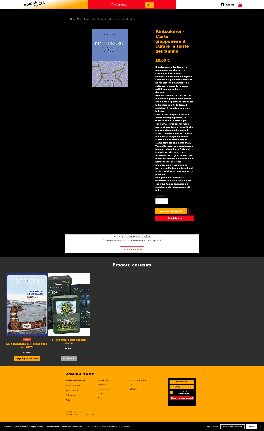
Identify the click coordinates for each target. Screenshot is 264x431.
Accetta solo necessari (232, 426)
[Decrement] (158, 201)
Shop (100, 402)
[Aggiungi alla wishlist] (191, 211)
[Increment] (166, 201)
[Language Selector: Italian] (149, 5)
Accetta (252, 426)
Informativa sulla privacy (119, 426)
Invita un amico (73, 385)
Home (73, 19)
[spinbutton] (162, 201)
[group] (132, 316)
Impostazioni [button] (212, 426)
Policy (68, 400)
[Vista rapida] (27, 304)
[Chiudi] (260, 426)
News (101, 398)
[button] (240, 4)
